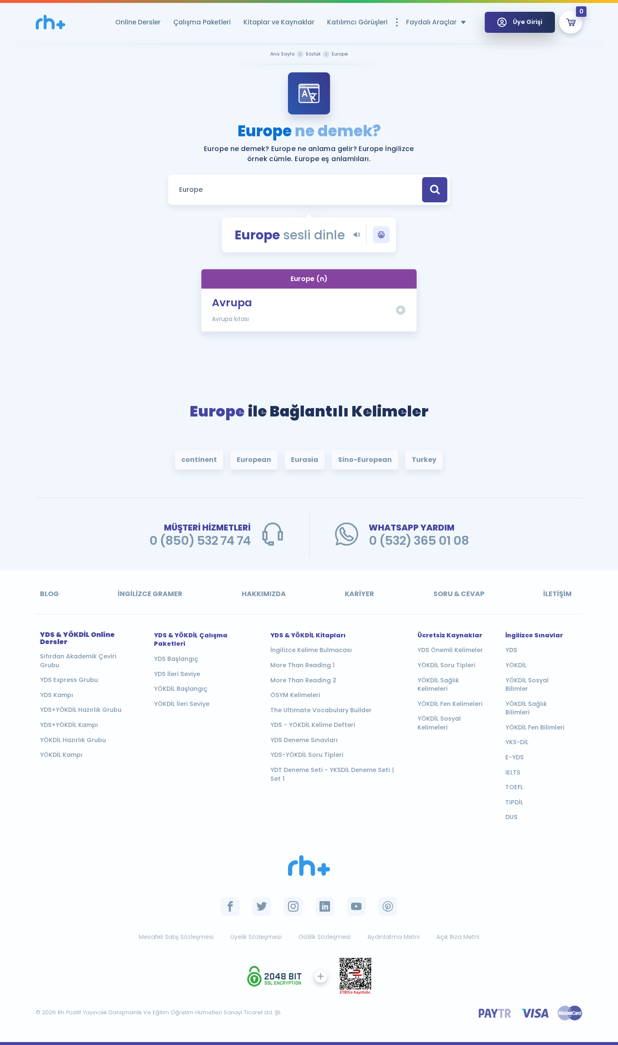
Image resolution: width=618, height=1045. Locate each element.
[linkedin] (324, 906)
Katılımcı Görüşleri (357, 22)
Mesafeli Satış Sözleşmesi (176, 937)
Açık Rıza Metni (457, 937)
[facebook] (230, 906)
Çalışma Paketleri (202, 22)
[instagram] (293, 906)
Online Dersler (138, 22)
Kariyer (359, 594)
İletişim (557, 594)
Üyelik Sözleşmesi (256, 937)
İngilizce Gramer (150, 594)
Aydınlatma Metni (393, 937)
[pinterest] (387, 906)
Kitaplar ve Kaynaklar (278, 22)
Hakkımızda (264, 594)
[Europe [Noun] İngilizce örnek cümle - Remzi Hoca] (50, 22)
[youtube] (356, 906)
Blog (49, 594)
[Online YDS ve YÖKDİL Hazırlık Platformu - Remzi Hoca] (309, 865)
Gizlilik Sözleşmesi (324, 937)
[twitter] (261, 906)
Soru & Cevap (458, 594)
